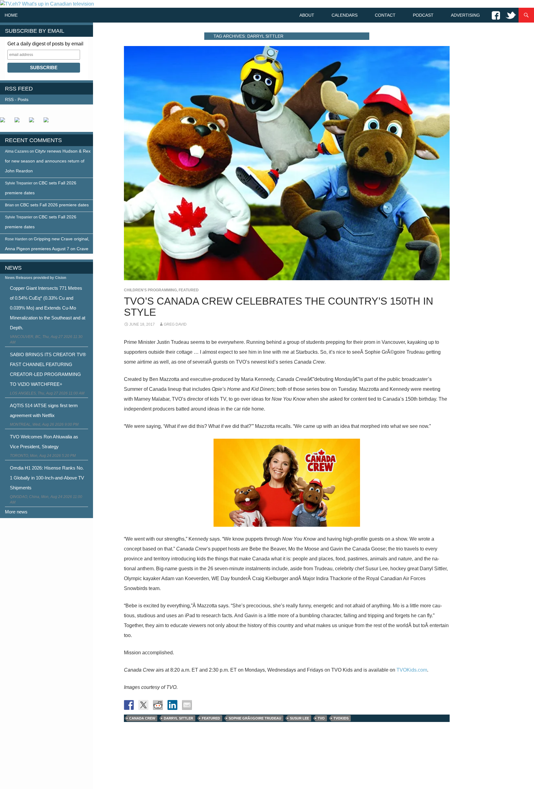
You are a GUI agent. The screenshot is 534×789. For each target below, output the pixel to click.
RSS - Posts (16, 99)
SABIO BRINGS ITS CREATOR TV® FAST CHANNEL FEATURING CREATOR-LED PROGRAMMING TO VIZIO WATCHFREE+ (48, 369)
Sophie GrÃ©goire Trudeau (255, 718)
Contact (385, 15)
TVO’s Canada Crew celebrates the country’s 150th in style (278, 306)
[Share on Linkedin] (172, 705)
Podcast (423, 15)
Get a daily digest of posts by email (45, 43)
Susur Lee (299, 718)
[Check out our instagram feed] (48, 122)
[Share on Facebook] (129, 705)
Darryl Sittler (178, 718)
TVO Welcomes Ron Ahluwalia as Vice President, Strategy (44, 441)
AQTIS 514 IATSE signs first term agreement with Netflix (44, 410)
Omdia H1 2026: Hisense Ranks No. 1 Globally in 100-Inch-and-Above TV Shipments (47, 477)
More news (16, 511)
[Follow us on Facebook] (5, 122)
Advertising (465, 15)
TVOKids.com (411, 670)
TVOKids (341, 718)
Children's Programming (150, 290)
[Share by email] (187, 705)
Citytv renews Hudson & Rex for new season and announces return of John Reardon (48, 161)
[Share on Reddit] (158, 705)
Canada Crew (142, 718)
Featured (189, 290)
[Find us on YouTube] (34, 122)
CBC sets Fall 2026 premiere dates (54, 204)
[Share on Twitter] (143, 705)
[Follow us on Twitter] (19, 122)
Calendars (345, 15)
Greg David (175, 324)
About (306, 15)
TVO (321, 718)
